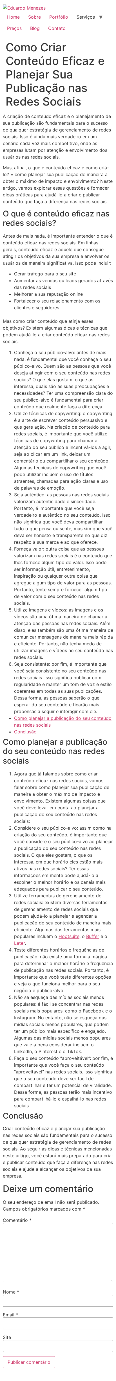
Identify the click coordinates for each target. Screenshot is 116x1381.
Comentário (17, 1220)
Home (13, 17)
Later (19, 943)
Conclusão (25, 732)
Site (7, 1337)
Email (10, 1314)
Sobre (34, 17)
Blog (35, 28)
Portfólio (58, 17)
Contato (57, 28)
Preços (14, 28)
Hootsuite (69, 936)
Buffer (92, 936)
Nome (11, 1292)
